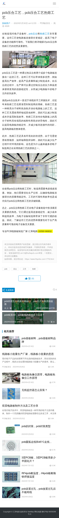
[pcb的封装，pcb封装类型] (11, 430)
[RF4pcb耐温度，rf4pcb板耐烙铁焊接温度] (11, 477)
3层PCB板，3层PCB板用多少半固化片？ (39, 459)
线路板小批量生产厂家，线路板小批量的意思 (28, 353)
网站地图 (37, 511)
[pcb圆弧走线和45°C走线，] (11, 445)
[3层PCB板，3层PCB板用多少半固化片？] (11, 461)
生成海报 (9, 289)
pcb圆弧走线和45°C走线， (37, 441)
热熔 (42, 33)
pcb (31, 33)
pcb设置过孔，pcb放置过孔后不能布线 (39, 490)
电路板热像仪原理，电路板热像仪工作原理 (38, 376)
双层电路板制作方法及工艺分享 (20, 405)
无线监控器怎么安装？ (34, 389)
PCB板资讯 (45, 23)
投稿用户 (6, 23)
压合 (35, 33)
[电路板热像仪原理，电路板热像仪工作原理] (11, 378)
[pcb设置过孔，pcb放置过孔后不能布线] (11, 492)
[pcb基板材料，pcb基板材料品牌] (11, 342)
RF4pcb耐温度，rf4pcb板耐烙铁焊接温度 (39, 474)
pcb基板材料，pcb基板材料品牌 (39, 339)
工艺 (47, 33)
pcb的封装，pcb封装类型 (36, 426)
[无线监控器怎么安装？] (11, 393)
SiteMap (30, 511)
